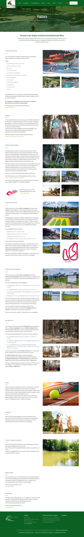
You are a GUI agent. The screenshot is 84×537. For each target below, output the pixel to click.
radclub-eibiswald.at (24, 193)
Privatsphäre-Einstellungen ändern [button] (26, 532)
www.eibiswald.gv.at (10, 107)
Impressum (58, 530)
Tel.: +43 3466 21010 (28, 523)
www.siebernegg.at (9, 486)
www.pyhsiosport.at (9, 507)
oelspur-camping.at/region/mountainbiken (14, 177)
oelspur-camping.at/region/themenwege (14, 136)
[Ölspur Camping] (10, 4)
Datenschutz (64, 530)
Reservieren (73, 3)
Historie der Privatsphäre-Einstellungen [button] (44, 532)
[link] (61, 62)
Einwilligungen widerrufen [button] (60, 532)
